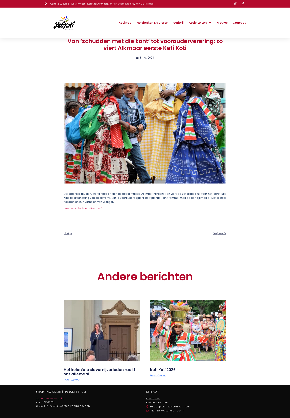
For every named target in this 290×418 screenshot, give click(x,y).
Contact (239, 22)
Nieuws (222, 22)
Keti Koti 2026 (163, 369)
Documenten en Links (50, 398)
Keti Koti (125, 22)
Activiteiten (198, 22)
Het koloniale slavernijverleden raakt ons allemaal (99, 372)
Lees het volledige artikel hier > (83, 208)
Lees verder (71, 380)
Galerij (178, 22)
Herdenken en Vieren (152, 22)
